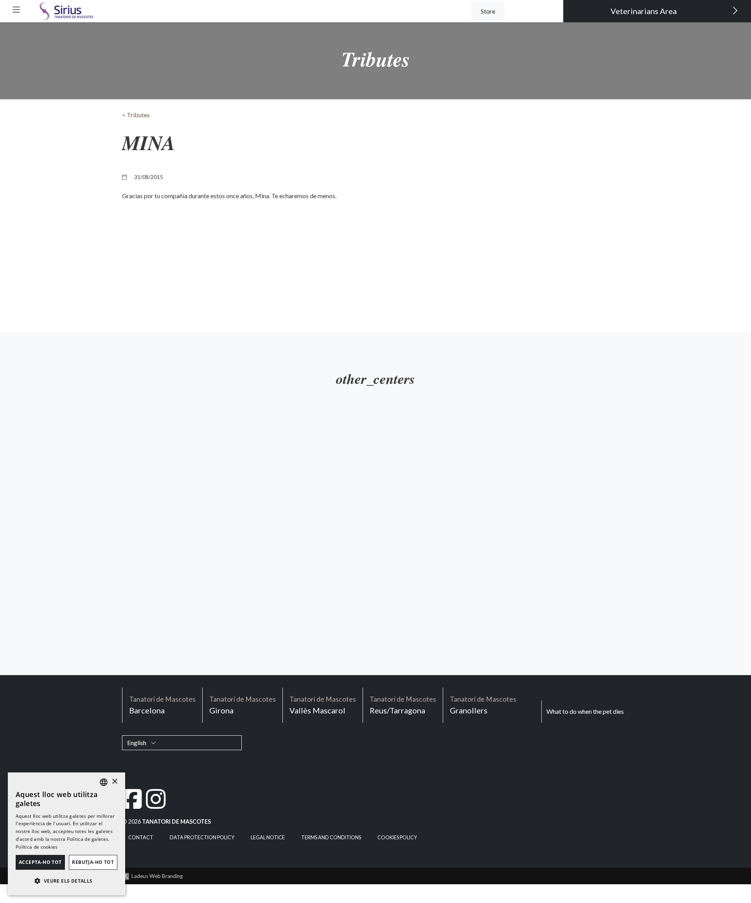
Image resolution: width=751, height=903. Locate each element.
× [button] (114, 782)
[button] (16, 9)
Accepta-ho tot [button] (40, 862)
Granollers (483, 705)
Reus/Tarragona (403, 705)
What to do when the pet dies (585, 711)
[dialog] (66, 833)
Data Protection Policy (202, 837)
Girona (242, 705)
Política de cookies (37, 847)
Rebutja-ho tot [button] (93, 862)
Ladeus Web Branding (157, 876)
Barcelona (162, 705)
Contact (140, 837)
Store (488, 11)
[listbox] (104, 782)
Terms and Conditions (331, 837)
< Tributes (136, 114)
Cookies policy (397, 837)
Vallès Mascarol (322, 705)
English (137, 742)
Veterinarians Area (644, 11)
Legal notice (268, 837)
